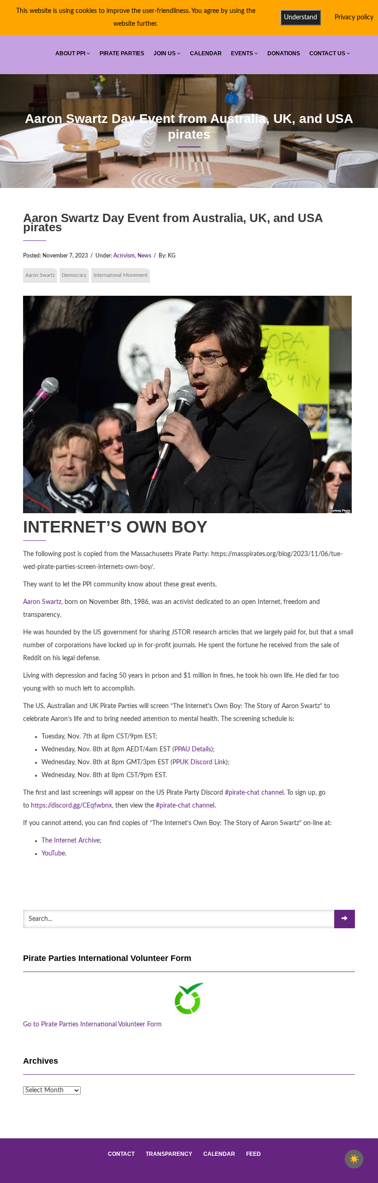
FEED (253, 1154)
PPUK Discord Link (199, 762)
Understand (300, 17)
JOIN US (165, 53)
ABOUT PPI (71, 53)
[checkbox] (354, 1159)
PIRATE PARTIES (122, 53)
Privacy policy (354, 17)
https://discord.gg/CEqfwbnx (71, 805)
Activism (124, 255)
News (144, 255)
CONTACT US (328, 53)
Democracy (74, 275)
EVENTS (242, 53)
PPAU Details (192, 749)
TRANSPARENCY (169, 1154)
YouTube (53, 853)
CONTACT (121, 1154)
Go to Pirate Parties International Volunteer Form (92, 1024)
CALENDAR (206, 53)
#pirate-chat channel (254, 793)
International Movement (121, 275)
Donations (283, 53)
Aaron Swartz (40, 275)
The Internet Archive (70, 840)
